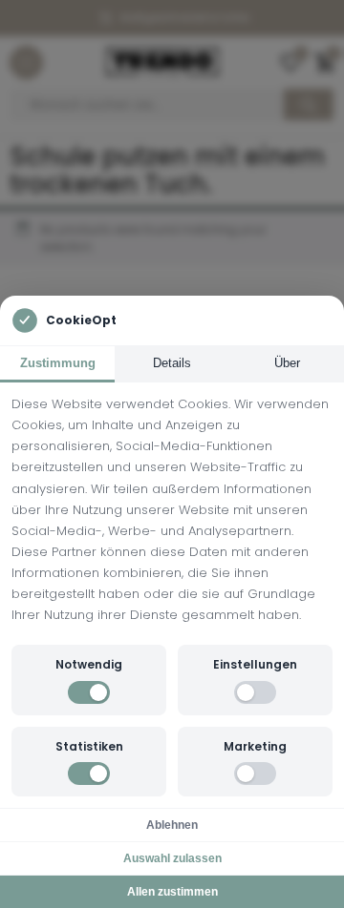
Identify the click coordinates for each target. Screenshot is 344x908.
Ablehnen (172, 825)
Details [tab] (172, 363)
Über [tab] (287, 363)
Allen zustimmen (172, 891)
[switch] (89, 692)
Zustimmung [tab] (58, 363)
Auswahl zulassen (172, 858)
